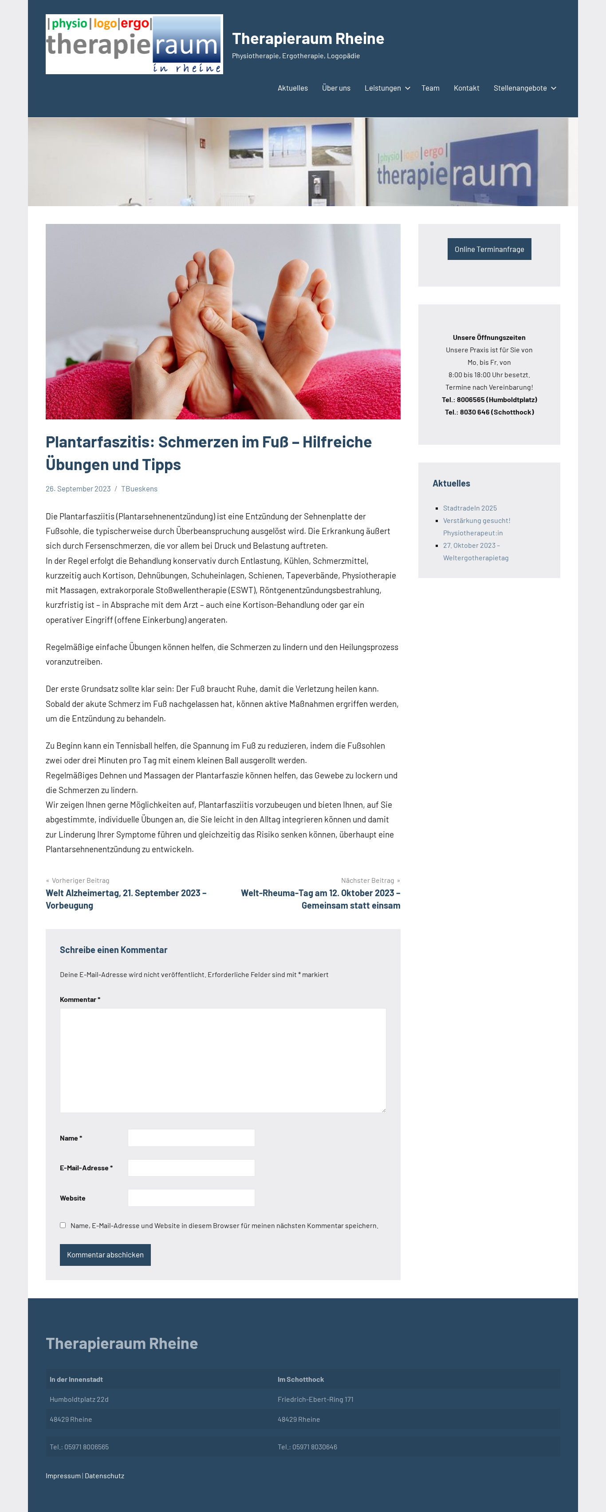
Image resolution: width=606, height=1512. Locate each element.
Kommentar (80, 999)
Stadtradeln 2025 (470, 507)
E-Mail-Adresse (86, 1167)
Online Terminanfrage (489, 248)
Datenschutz (103, 1475)
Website (73, 1197)
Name (71, 1137)
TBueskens (139, 488)
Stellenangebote (520, 87)
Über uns (336, 87)
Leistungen (383, 87)
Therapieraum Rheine (308, 37)
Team (430, 87)
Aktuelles (293, 87)
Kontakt (467, 87)
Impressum (63, 1475)
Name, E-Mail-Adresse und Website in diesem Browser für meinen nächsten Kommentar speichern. (224, 1225)
